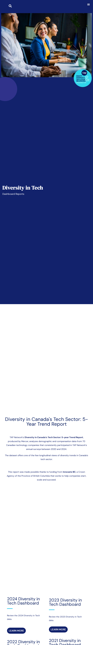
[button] (89, 4)
